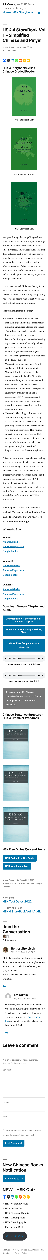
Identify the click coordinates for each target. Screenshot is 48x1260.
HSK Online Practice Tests (19, 858)
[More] (39, 12)
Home (7, 12)
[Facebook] (4, 60)
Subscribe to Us (14, 1178)
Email (6, 1116)
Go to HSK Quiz (14, 1236)
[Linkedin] (12, 60)
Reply (5, 986)
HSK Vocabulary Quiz (17, 866)
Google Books (10, 551)
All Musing (9, 4)
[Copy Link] (24, 60)
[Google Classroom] (28, 60)
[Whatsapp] (16, 60)
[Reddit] (20, 60)
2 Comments (10, 50)
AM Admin (9, 47)
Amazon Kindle (11, 541)
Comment (7, 1070)
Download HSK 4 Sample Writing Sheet (24, 631)
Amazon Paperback (13, 546)
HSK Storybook (23, 12)
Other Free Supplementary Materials (24, 645)
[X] (8, 60)
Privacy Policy (21, 1253)
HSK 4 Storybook (12, 883)
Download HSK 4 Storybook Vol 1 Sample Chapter (24, 620)
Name (6, 1102)
